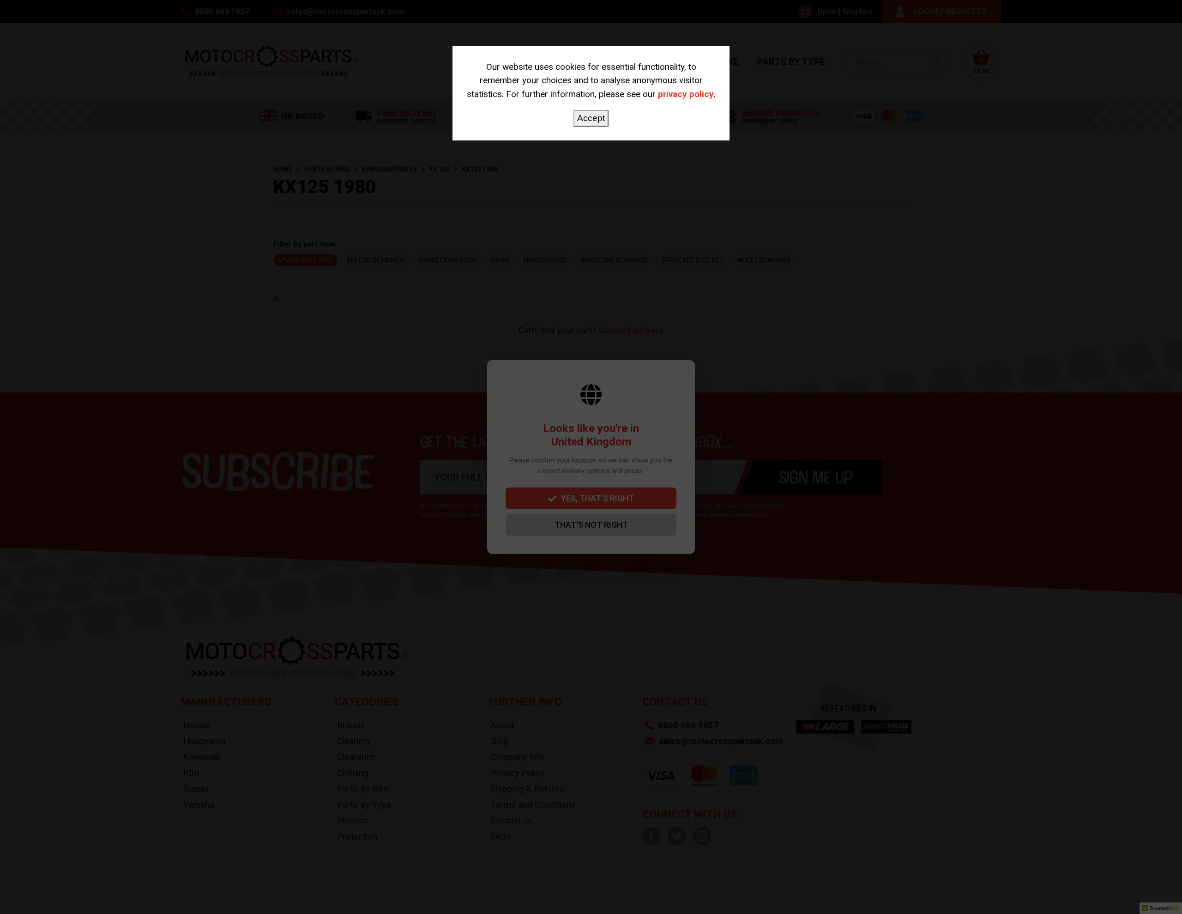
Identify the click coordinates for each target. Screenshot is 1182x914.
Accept (591, 118)
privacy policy (686, 94)
